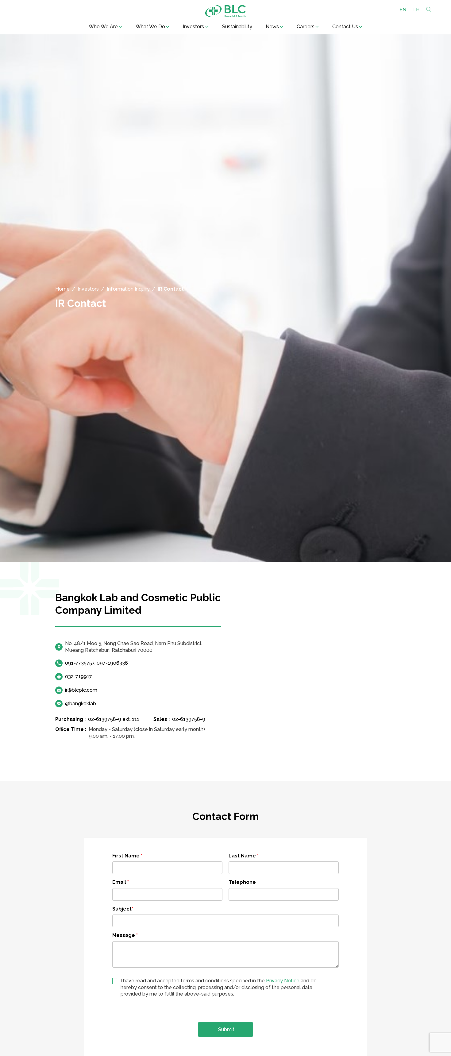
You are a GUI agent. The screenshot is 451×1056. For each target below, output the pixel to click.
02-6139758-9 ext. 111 (113, 719)
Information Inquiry (128, 289)
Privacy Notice (282, 981)
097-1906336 (112, 663)
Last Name (244, 856)
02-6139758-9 (188, 719)
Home (62, 289)
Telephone (242, 882)
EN (402, 9)
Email (120, 882)
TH (415, 9)
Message (125, 935)
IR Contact (171, 289)
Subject (122, 909)
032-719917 (78, 676)
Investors (88, 289)
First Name (127, 856)
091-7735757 (79, 663)
